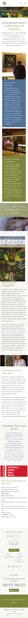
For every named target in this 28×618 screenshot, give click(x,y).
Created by (4, 616)
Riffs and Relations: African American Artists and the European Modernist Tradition (14, 452)
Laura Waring (19, 333)
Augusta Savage (10, 333)
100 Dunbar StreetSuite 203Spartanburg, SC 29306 (19, 559)
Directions (13, 550)
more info (14, 546)
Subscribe (15, 590)
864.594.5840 (8, 557)
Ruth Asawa (8, 331)
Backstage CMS (23, 616)
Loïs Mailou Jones (21, 39)
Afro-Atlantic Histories (11, 458)
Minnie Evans (15, 331)
